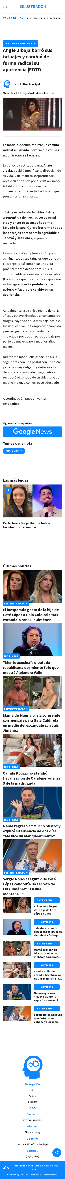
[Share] (56, 1153)
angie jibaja (14, 450)
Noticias (11, 656)
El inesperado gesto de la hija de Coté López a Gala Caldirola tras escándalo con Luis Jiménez (31, 614)
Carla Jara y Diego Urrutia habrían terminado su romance (27, 525)
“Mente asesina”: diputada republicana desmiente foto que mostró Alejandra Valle (31, 667)
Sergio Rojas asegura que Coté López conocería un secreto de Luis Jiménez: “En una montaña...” (29, 886)
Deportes (32, 1101)
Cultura (32, 1107)
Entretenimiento (20, 43)
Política (32, 1096)
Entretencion (16, 603)
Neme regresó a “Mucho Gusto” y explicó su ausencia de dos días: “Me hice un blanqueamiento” (31, 830)
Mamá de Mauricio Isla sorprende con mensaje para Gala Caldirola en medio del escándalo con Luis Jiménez (31, 723)
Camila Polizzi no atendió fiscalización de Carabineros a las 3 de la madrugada (31, 778)
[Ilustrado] (33, 6)
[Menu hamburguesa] (5, 6)
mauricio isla (31, 18)
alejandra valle (52, 18)
